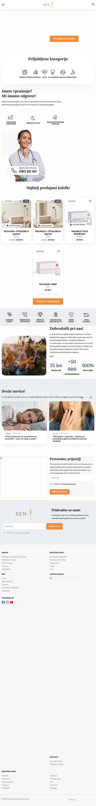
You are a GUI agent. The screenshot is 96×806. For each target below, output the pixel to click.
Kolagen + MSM (48, 284)
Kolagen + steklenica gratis (16, 232)
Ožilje (52, 566)
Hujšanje (53, 788)
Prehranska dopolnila (58, 557)
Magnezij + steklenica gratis (48, 232)
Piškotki (72, 800)
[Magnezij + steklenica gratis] (48, 215)
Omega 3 (5, 785)
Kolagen (5, 775)
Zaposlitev (6, 591)
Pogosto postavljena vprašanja (14, 557)
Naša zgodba (7, 581)
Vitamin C (54, 776)
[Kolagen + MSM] (48, 265)
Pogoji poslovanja (9, 560)
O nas (4, 578)
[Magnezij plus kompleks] (79, 215)
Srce (51, 569)
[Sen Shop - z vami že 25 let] (48, 4)
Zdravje (8, 433)
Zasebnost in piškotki (10, 587)
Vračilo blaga (7, 563)
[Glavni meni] (3, 4)
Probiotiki (54, 785)
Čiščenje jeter (55, 779)
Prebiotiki (6, 788)
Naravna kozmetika (58, 560)
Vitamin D (6, 779)
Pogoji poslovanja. (69, 484)
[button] (90, 397)
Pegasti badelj (7, 782)
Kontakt (5, 584)
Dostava (5, 566)
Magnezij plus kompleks (80, 232)
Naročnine (6, 569)
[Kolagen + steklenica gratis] (16, 215)
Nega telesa (54, 563)
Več (52, 356)
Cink (52, 782)
